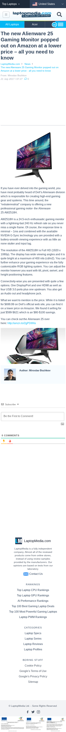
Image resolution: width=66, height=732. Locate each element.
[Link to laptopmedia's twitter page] (33, 712)
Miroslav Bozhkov (17, 75)
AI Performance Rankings (33, 600)
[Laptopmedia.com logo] (32, 15)
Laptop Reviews (33, 644)
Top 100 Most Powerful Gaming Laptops (33, 611)
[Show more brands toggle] (60, 24)
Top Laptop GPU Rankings (33, 595)
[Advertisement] (33, 103)
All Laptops (12, 24)
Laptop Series (33, 638)
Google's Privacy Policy (33, 676)
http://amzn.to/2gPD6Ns (21, 323)
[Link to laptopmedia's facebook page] (27, 712)
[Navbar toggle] (6, 15)
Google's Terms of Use (33, 671)
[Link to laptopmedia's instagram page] (38, 712)
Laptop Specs (33, 633)
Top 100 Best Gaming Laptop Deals (33, 606)
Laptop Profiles (33, 649)
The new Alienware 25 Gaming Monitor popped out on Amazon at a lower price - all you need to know (30, 69)
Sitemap (33, 681)
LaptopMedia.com (10, 64)
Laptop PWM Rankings (33, 617)
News (27, 64)
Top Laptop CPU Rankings (33, 590)
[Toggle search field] (59, 14)
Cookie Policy (33, 665)
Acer (35, 24)
